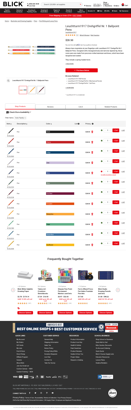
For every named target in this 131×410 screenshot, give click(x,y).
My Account (21, 339)
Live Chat (47, 357)
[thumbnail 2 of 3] (32, 90)
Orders (116, 6)
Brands (90, 11)
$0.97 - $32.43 (63, 297)
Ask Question (95, 35)
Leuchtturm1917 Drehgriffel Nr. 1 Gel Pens (81, 83)
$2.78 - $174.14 (23, 297)
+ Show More (70, 87)
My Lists (19, 348)
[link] (31, 6)
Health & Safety (76, 345)
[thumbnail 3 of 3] (41, 90)
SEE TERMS (77, 16)
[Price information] (92, 132)
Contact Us (48, 360)
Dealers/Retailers (101, 363)
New (100, 11)
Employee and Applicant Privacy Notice (68, 400)
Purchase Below (82, 70)
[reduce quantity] (105, 130)
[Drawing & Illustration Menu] (44, 13)
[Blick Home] (13, 4)
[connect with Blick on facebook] (30, 394)
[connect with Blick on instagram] (41, 394)
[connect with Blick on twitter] (35, 394)
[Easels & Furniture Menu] (69, 13)
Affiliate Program (22, 357)
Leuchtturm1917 (71, 32)
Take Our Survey (49, 363)
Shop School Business (107, 4)
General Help (48, 339)
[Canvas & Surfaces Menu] (19, 13)
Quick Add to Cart (102, 342)
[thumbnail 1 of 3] (23, 90)
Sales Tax (47, 345)
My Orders (20, 342)
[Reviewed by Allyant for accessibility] (112, 393)
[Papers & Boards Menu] (56, 13)
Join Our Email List (23, 366)
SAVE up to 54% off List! (65, 300)
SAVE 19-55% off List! (25, 299)
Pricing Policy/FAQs (51, 351)
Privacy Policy (18, 397)
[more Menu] (81, 13)
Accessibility (39, 398)
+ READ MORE (70, 64)
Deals (115, 11)
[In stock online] (102, 130)
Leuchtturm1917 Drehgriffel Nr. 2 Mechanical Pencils (85, 81)
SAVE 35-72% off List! (105, 299)
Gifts (108, 11)
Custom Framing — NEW (25, 372)
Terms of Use (29, 398)
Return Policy (48, 348)
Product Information (77, 339)
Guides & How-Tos (77, 354)
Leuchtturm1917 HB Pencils (77, 79)
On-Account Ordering (103, 348)
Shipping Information (51, 342)
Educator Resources (103, 357)
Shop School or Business (104, 339)
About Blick (20, 363)
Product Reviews (76, 351)
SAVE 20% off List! (84, 299)
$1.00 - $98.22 (103, 297)
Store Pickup (21, 354)
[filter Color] (20, 117)
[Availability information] (102, 171)
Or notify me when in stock (108, 175)
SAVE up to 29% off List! (45, 300)
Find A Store (21, 351)
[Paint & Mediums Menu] (7, 13)
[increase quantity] (110, 130)
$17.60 (80, 297)
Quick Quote (100, 351)
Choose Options (25, 313)
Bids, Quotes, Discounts (104, 345)
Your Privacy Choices (64, 398)
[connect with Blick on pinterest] (47, 394)
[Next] (118, 290)
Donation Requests (50, 354)
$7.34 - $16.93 (43, 297)
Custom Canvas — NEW (24, 369)
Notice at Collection (50, 398)
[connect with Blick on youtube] (53, 394)
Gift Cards (20, 345)
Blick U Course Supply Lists (105, 354)
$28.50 (69, 40)
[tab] (20, 106)
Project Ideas (75, 357)
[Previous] (13, 290)
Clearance (124, 11)
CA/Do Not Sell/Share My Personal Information (28, 400)
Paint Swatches (76, 348)
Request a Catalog (77, 360)
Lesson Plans (100, 360)
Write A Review (84, 35)
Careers (19, 360)
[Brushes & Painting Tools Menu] (32, 13)
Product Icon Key (76, 342)
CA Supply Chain (49, 400)
